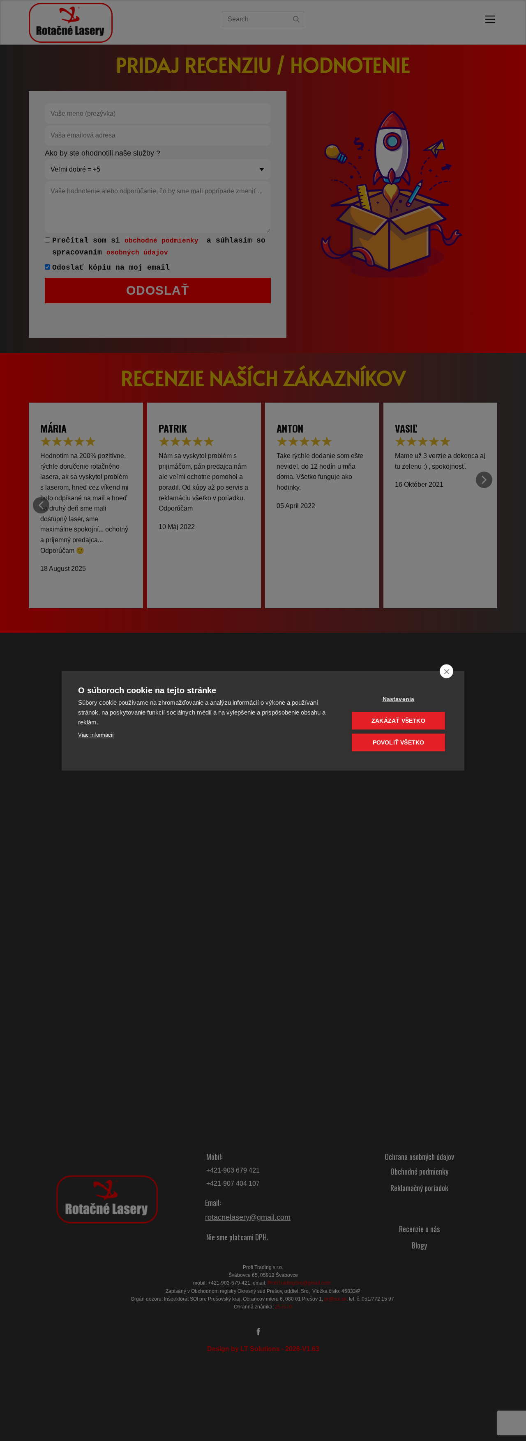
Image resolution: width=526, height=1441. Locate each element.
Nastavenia (399, 699)
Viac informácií (96, 734)
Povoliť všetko (398, 742)
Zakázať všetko (398, 720)
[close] (446, 671)
